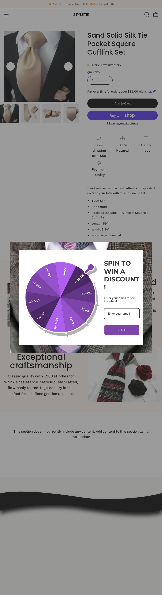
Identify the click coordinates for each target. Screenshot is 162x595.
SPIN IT (122, 330)
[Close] (147, 247)
